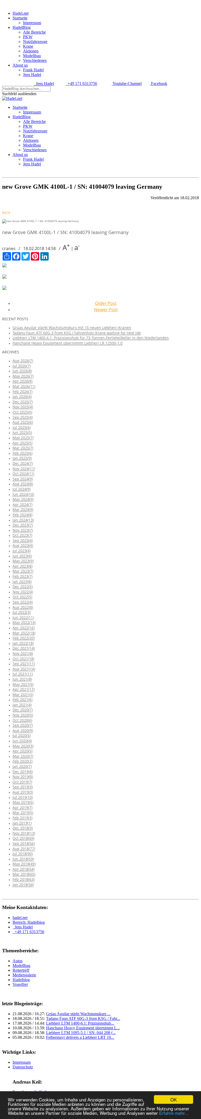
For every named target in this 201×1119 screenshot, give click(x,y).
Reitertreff (21, 970)
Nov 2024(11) (24, 468)
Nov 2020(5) (23, 714)
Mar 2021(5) (23, 694)
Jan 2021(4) (22, 704)
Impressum (32, 22)
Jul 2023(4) (22, 550)
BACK (6, 212)
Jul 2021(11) (23, 673)
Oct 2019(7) (22, 781)
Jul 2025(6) (22, 427)
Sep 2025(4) (23, 417)
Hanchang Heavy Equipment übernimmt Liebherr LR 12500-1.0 (67, 342)
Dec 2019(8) (23, 771)
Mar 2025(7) (23, 447)
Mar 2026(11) (24, 386)
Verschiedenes (35, 60)
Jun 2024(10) (23, 494)
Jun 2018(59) (23, 858)
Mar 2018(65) (24, 874)
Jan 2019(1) (22, 822)
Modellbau (32, 55)
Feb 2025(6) (22, 453)
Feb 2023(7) (22, 576)
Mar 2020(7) (23, 756)
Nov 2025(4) (23, 406)
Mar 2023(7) (23, 571)
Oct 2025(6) (22, 411)
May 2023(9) (23, 560)
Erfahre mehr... (173, 1113)
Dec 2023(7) (23, 524)
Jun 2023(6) (22, 555)
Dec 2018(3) (23, 827)
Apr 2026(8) (22, 381)
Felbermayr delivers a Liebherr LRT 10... (80, 1037)
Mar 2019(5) (23, 812)
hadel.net (20, 917)
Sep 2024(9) (23, 478)
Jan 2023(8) (22, 581)
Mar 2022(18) (24, 632)
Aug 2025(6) (23, 422)
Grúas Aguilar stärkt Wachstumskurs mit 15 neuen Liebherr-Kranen (72, 327)
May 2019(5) (23, 802)
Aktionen (30, 51)
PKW (27, 37)
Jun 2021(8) (22, 679)
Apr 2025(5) (22, 442)
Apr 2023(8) (22, 566)
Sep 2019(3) (23, 786)
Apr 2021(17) (24, 689)
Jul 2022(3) (22, 612)
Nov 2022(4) (23, 591)
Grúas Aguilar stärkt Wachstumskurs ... (78, 1014)
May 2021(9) (23, 684)
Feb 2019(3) (22, 817)
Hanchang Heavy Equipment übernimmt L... (83, 1028)
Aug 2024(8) (23, 483)
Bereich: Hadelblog (29, 922)
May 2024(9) (23, 499)
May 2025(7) (23, 437)
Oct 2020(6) (22, 720)
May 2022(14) (24, 622)
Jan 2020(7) (22, 766)
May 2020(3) (23, 745)
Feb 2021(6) (22, 699)
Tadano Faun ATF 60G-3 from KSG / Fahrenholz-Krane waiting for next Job (77, 332)
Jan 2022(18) (23, 643)
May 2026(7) (23, 376)
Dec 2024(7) (23, 463)
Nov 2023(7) (23, 530)
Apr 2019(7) (22, 807)
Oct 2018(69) (23, 838)
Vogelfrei (20, 984)
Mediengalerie (24, 975)
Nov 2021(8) (23, 653)
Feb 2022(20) (24, 637)
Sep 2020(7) (23, 725)
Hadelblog (21, 979)
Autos (18, 961)
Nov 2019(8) (23, 776)
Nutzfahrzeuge (35, 41)
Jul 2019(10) (23, 797)
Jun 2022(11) (23, 617)
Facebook (158, 83)
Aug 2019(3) (23, 792)
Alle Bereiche (34, 32)
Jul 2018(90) (23, 853)
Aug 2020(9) (23, 730)
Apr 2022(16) (24, 627)
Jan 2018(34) (23, 884)
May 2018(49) (24, 863)
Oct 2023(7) (22, 535)
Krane (28, 46)
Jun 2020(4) (22, 740)
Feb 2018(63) (24, 879)
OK (173, 1099)
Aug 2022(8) (23, 607)
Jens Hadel (32, 74)
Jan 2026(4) (22, 396)
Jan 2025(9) (22, 458)
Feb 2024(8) (22, 514)
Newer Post (106, 309)
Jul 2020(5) (22, 735)
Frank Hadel (33, 70)
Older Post (105, 303)
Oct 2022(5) (22, 596)
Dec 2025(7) (23, 401)
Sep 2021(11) (24, 663)
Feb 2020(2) (22, 761)
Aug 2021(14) (24, 668)
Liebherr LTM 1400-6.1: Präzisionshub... (80, 1023)
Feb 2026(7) (22, 391)
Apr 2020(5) (22, 750)
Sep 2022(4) (23, 601)
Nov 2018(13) (24, 833)
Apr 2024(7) (22, 504)
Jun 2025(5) (22, 432)
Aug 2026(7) (23, 360)
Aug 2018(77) (24, 848)
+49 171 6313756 (81, 83)
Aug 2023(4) (23, 545)
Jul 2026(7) (22, 365)
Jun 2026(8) (22, 370)
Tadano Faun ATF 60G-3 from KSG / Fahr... (83, 1018)
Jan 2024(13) (23, 519)
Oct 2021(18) (23, 658)
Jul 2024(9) (22, 488)
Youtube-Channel (127, 83)
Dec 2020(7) (23, 709)
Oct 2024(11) (23, 473)
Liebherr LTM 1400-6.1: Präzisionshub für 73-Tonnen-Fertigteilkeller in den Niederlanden (91, 337)
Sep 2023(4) (23, 540)
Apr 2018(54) (24, 869)
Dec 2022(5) (23, 586)
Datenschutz (23, 1067)
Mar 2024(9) (23, 509)
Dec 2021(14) (24, 648)
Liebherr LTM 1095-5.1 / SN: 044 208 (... (81, 1032)
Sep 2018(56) (24, 843)
